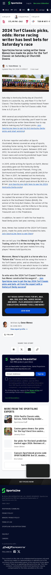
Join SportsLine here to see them (17, 233)
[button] (25, 420)
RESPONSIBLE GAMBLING (10, 509)
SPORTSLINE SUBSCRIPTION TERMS (14, 527)
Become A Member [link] (41, 3)
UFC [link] (15, 10)
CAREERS (5, 539)
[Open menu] (4, 3)
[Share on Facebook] (14, 349)
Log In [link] (28, 3)
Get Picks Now (26, 482)
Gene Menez (27, 322)
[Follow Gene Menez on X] (20, 66)
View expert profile (17, 329)
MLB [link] (7, 10)
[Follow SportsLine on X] (18, 552)
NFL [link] (23, 10)
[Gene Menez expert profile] (5, 324)
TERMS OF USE (7, 522)
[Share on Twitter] (21, 349)
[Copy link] (37, 349)
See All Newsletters (12, 398)
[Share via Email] (29, 349)
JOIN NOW (25, 311)
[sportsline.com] (15, 3)
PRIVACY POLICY (7, 513)
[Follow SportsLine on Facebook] (14, 552)
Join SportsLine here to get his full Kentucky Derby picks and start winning (23, 128)
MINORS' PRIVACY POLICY (10, 518)
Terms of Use (34, 390)
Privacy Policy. (30, 392)
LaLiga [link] (41, 10)
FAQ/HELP (5, 534)
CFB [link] (32, 10)
